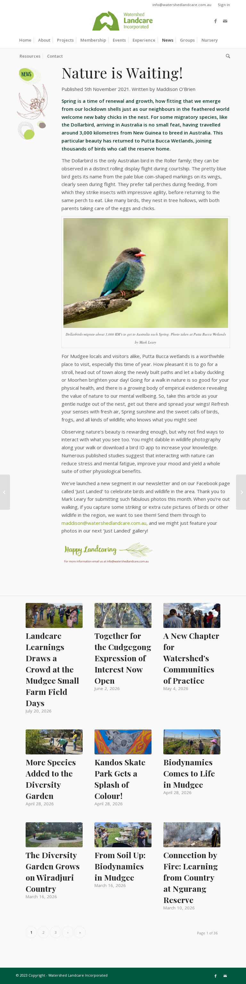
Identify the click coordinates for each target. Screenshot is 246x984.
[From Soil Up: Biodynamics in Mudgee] (123, 834)
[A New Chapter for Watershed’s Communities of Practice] (191, 615)
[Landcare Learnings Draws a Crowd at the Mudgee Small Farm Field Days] (54, 615)
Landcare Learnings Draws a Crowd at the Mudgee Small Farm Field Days (52, 669)
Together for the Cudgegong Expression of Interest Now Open (122, 658)
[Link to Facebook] (215, 21)
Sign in (224, 4)
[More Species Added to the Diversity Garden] (54, 741)
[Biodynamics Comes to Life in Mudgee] (191, 741)
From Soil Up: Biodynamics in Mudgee (119, 866)
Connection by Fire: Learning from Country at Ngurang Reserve (190, 877)
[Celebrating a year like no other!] (241, 492)
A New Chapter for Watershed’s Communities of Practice (191, 658)
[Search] (226, 56)
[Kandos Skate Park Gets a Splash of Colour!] (123, 741)
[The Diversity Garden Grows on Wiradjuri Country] (54, 834)
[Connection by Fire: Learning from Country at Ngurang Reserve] (191, 834)
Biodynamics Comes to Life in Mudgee (189, 773)
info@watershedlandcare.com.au (181, 4)
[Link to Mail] (225, 21)
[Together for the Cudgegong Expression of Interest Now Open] (123, 615)
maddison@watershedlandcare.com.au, (105, 523)
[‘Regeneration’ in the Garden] (5, 492)
